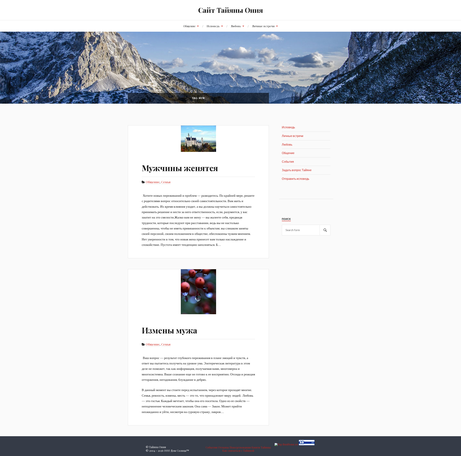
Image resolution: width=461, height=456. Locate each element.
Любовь (236, 26)
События (288, 161)
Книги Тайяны (261, 447)
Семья (166, 182)
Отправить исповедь (295, 178)
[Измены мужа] (198, 291)
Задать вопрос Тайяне (297, 170)
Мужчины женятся (180, 167)
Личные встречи (263, 26)
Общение (189, 26)
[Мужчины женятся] (198, 138)
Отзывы (223, 447)
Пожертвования (240, 447)
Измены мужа (169, 330)
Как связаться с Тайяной (238, 450)
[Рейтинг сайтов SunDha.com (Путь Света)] (307, 444)
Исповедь (213, 26)
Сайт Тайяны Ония (230, 10)
